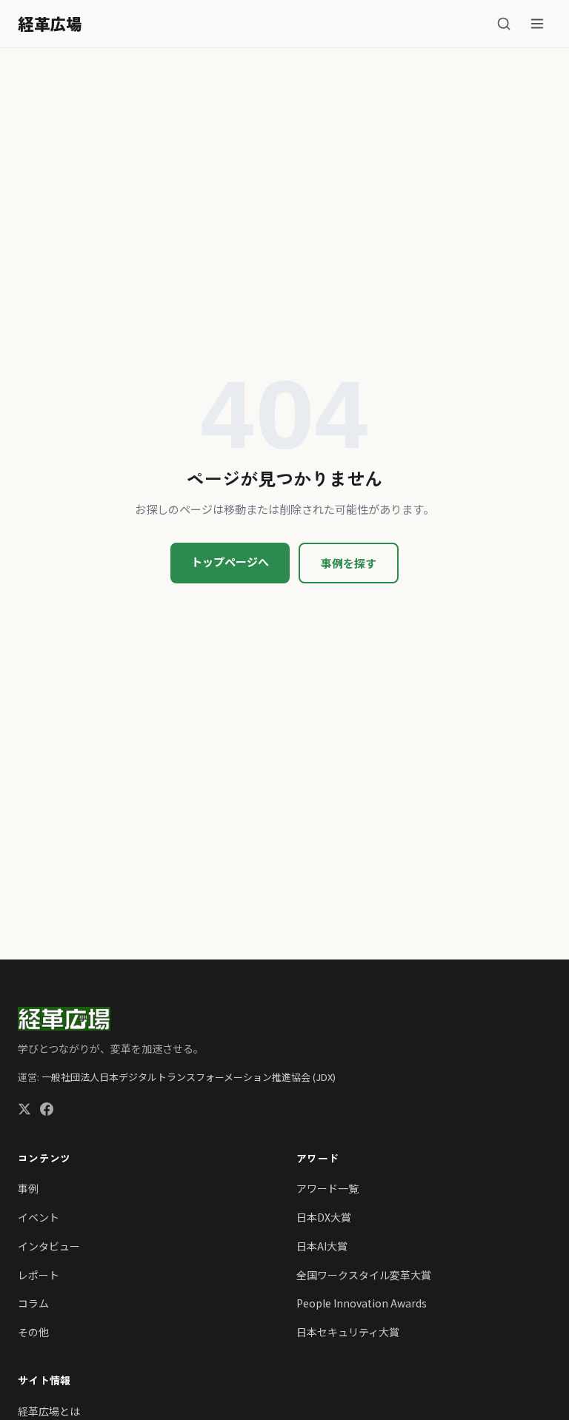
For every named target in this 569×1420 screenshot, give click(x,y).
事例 (28, 1188)
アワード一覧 (327, 1188)
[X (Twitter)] (24, 1111)
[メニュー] (537, 24)
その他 (33, 1331)
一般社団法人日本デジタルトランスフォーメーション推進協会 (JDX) (188, 1077)
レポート (38, 1274)
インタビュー (49, 1246)
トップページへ (230, 561)
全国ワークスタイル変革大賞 (363, 1274)
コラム (33, 1303)
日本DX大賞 (323, 1217)
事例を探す (348, 563)
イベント (38, 1217)
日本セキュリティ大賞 (347, 1331)
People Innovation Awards (361, 1303)
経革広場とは (49, 1411)
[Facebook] (46, 1111)
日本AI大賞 (321, 1246)
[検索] (503, 23)
